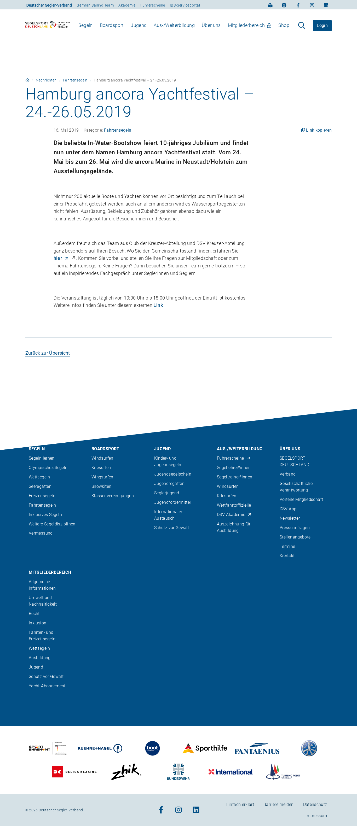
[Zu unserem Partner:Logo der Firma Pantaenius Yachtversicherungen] (257, 748)
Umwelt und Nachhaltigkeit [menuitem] (43, 601)
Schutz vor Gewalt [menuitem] (171, 527)
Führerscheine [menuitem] (230, 458)
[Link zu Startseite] (27, 80)
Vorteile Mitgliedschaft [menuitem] (301, 499)
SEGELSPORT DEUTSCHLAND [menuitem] (294, 461)
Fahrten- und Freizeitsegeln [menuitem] (42, 635)
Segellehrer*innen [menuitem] (234, 467)
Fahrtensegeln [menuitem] (42, 505)
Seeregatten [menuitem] (40, 486)
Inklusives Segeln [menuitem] (45, 514)
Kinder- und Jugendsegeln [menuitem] (167, 461)
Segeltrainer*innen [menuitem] (234, 476)
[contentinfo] (178, 617)
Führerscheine (152, 5)
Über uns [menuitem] (211, 25)
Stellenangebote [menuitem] (295, 537)
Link (158, 305)
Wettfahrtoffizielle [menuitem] (234, 505)
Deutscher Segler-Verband (49, 5)
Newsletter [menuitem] (290, 518)
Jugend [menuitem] (139, 25)
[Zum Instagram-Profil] (312, 4)
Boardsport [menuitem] (112, 25)
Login (322, 25)
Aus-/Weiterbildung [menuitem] (174, 25)
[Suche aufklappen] (301, 25)
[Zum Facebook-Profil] (298, 4)
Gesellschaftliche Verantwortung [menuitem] (296, 487)
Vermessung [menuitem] (41, 533)
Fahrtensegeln (75, 80)
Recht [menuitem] (34, 613)
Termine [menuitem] (287, 546)
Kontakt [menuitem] (287, 555)
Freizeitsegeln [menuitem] (42, 495)
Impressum (316, 815)
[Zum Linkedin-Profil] (326, 4)
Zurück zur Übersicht (47, 353)
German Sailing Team (95, 5)
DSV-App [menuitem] (288, 508)
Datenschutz (315, 804)
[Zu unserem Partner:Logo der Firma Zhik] (126, 772)
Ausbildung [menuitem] (40, 657)
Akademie (126, 5)
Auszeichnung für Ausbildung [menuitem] (234, 527)
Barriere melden (278, 804)
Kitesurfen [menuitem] (101, 467)
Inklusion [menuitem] (37, 622)
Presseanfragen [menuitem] (295, 527)
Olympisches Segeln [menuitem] (48, 467)
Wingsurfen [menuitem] (102, 476)
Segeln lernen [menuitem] (42, 458)
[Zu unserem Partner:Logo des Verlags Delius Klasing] (74, 772)
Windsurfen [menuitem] (102, 458)
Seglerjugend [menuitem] (166, 492)
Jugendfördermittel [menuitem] (172, 502)
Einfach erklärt (240, 804)
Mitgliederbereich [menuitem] (246, 25)
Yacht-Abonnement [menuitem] (47, 685)
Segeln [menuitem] (85, 25)
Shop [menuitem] (283, 25)
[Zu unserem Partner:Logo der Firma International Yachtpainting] (231, 772)
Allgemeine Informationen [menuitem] (42, 585)
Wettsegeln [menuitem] (39, 476)
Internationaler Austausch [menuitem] (168, 515)
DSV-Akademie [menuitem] (231, 514)
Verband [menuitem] (288, 474)
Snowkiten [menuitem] (101, 486)
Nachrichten (46, 80)
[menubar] (184, 25)
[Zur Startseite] (47, 25)
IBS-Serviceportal (185, 5)
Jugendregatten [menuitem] (169, 483)
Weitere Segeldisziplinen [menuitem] (52, 524)
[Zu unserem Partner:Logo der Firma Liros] (309, 748)
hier (58, 258)
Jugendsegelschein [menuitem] (172, 474)
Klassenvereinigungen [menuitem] (112, 495)
